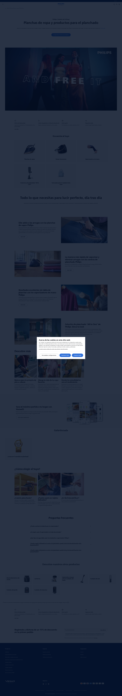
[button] (91, 323)
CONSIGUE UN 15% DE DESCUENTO (44, 362)
